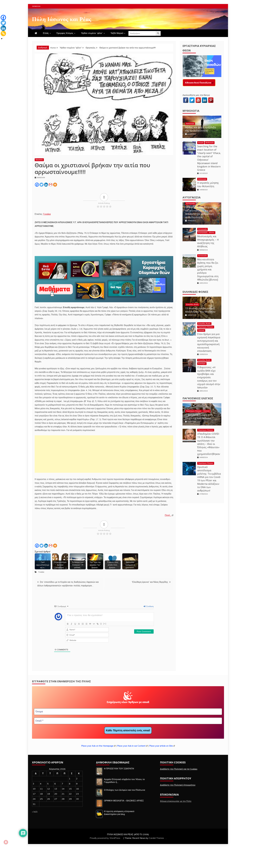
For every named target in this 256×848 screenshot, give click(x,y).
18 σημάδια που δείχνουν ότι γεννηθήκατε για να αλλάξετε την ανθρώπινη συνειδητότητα (200, 212)
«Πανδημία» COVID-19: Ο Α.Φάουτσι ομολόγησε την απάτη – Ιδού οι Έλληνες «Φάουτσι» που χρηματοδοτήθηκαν (208, 444)
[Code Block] (94, 623)
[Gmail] (51, 185)
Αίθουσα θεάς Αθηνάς (196, 82)
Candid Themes (156, 838)
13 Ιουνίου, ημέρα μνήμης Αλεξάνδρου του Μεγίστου (200, 310)
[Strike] (79, 623)
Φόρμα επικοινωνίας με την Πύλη (175, 801)
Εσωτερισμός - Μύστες (206, 232)
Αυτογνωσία (192, 197)
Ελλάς (46, 33)
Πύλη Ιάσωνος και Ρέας (61, 18)
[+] (104, 624)
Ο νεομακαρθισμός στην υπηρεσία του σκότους (199, 416)
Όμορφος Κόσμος (65, 33)
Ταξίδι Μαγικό (117, 33)
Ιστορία (200, 143)
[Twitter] (41, 185)
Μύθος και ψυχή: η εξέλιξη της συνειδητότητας (200, 129)
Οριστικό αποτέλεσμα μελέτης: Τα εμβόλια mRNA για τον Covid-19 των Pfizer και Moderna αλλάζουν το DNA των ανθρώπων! (209, 478)
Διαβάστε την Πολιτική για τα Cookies (178, 769)
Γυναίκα (47, 214)
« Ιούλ (34, 811)
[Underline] (75, 623)
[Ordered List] (83, 623)
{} (101, 624)
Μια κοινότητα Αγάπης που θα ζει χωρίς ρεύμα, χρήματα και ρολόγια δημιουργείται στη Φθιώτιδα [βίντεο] (207, 269)
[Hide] (2, 39)
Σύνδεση (150, 606)
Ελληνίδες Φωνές (195, 292)
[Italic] (71, 623)
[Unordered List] (86, 623)
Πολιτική (201, 330)
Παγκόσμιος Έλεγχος (205, 327)
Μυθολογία (191, 111)
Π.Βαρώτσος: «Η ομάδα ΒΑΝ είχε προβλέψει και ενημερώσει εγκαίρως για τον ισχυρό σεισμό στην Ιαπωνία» (208, 377)
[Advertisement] (104, 454)
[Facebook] (37, 185)
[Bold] (68, 623)
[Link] (97, 623)
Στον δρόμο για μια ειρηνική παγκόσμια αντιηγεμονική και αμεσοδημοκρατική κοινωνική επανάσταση (208, 342)
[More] (55, 185)
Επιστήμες (202, 363)
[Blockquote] (90, 623)
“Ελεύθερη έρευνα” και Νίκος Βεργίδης (150, 582)
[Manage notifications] (6, 842)
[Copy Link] (3, 33)
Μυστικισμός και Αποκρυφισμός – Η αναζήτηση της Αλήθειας (208, 241)
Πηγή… (168, 515)
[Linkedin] (46, 185)
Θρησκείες (39, 160)
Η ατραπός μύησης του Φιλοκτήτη (208, 184)
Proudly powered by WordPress (105, 838)
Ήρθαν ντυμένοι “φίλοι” (92, 33)
